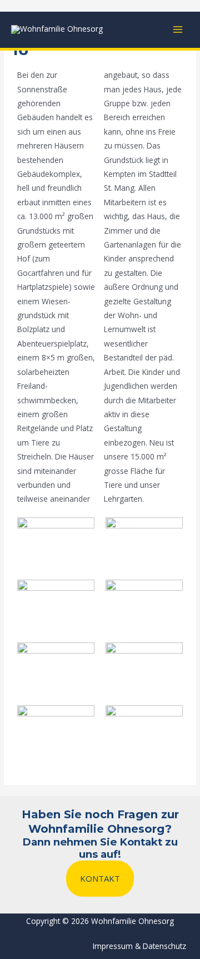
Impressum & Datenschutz (139, 946)
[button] (100, 879)
